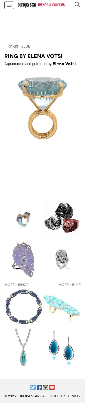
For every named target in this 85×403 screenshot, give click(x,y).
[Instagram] (45, 387)
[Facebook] (39, 387)
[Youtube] (52, 387)
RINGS (13, 46)
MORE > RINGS (16, 284)
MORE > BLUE (69, 284)
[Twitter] (33, 387)
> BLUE (24, 46)
